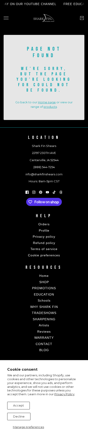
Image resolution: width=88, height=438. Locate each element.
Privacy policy (44, 236)
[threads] (61, 192)
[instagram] (33, 192)
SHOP (44, 282)
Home (44, 276)
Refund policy (44, 243)
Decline (19, 416)
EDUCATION (44, 294)
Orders (44, 224)
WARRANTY (44, 337)
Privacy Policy (64, 394)
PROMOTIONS (44, 288)
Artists (44, 325)
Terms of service (44, 249)
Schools (44, 300)
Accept (18, 405)
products (50, 106)
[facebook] (27, 192)
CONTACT (44, 344)
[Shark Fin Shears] (44, 18)
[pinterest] (40, 192)
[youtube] (47, 192)
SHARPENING (44, 319)
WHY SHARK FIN (44, 307)
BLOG (44, 350)
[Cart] (81, 18)
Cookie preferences (44, 255)
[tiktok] (54, 192)
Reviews (44, 331)
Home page (47, 102)
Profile (44, 230)
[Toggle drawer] (6, 17)
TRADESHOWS (44, 313)
